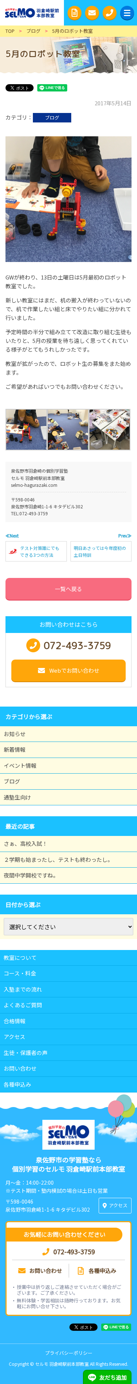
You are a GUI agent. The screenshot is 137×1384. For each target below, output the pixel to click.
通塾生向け (17, 797)
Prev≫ (125, 535)
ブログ (52, 117)
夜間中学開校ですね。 (31, 875)
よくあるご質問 (23, 1005)
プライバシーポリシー (68, 1352)
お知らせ (15, 734)
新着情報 (15, 749)
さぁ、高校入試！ (25, 843)
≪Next (12, 535)
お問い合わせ (20, 1068)
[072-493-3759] (110, 13)
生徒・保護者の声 (25, 1052)
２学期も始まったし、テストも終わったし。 (58, 859)
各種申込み (17, 1084)
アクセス (14, 1036)
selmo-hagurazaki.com (34, 485)
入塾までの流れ (23, 989)
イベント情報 (20, 765)
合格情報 (15, 1021)
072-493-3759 (33, 513)
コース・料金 (20, 973)
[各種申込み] (74, 13)
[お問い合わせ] (92, 13)
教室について (20, 957)
